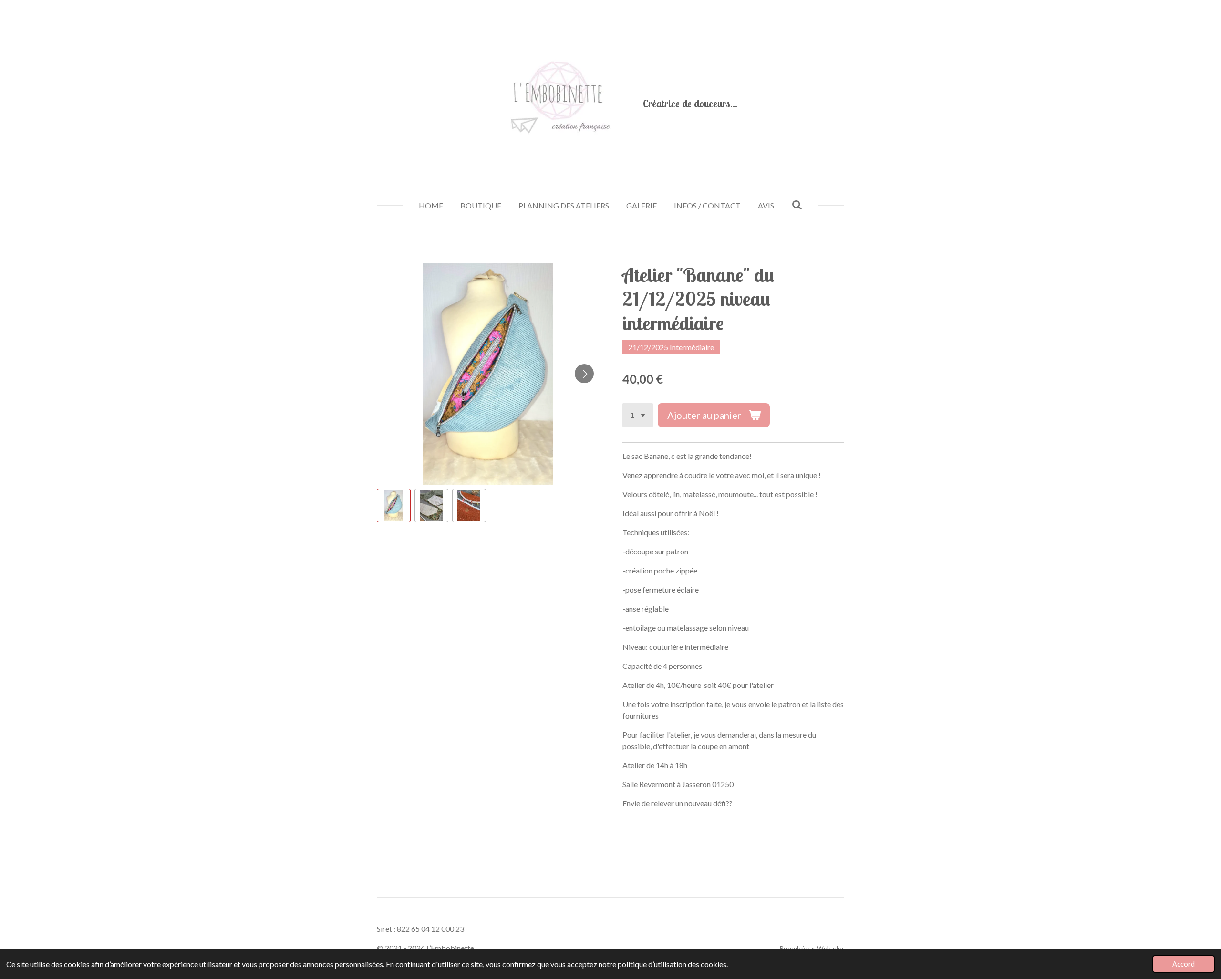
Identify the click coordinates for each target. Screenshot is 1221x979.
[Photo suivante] (584, 373)
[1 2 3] (637, 415)
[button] (394, 505)
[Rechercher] (796, 204)
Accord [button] (1183, 964)
